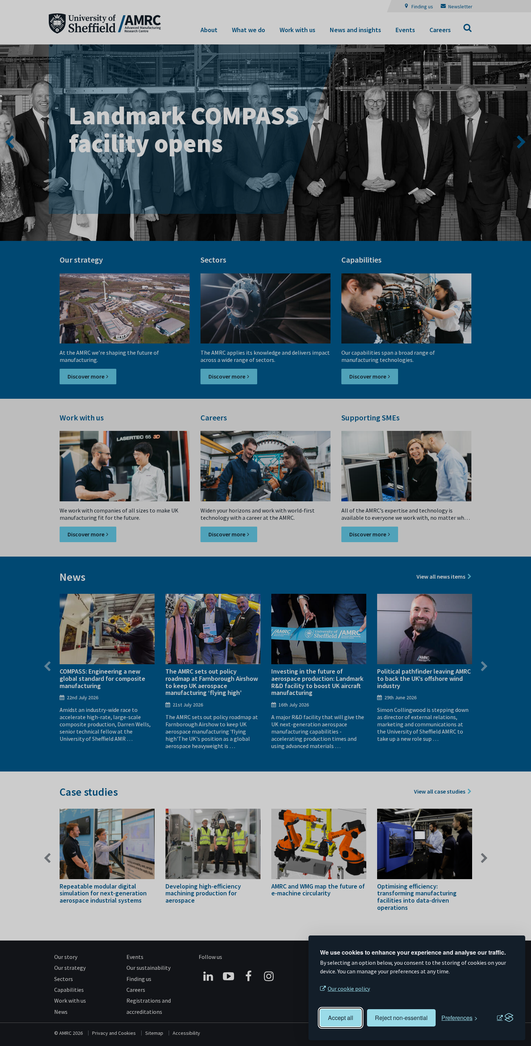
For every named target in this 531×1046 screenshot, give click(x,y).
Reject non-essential (401, 1017)
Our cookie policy (349, 988)
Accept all (340, 1017)
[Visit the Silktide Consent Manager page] (505, 1017)
